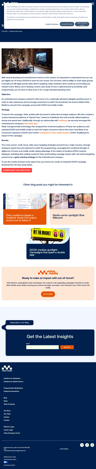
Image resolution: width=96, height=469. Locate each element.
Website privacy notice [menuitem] (10, 457)
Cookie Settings (64, 449)
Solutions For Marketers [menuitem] (12, 378)
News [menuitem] (6, 401)
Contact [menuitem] (6, 420)
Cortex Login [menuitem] (8, 430)
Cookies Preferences (51, 24)
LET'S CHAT (48, 294)
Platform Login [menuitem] (9, 426)
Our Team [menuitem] (7, 414)
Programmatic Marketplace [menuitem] (13, 388)
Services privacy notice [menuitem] (10, 459)
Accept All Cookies (67, 24)
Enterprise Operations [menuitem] (11, 391)
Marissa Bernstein (16, 31)
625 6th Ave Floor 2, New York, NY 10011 (14, 447)
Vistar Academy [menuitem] (9, 404)
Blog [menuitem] (5, 398)
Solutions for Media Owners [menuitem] (13, 381)
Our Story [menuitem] (7, 410)
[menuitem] (28, 462)
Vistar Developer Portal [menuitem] (12, 433)
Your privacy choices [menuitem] (9, 465)
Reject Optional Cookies (82, 24)
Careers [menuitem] (6, 417)
